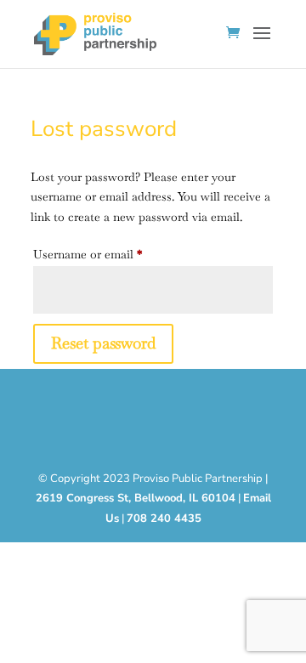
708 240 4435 (164, 518)
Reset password (103, 343)
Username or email (111, 254)
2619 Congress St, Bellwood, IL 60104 (135, 498)
